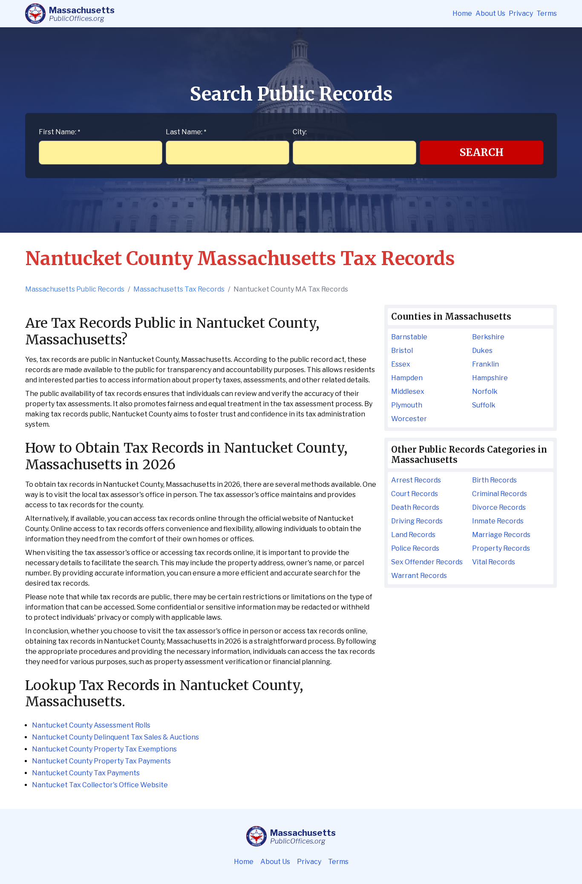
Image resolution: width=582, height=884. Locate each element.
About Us (490, 13)
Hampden (407, 378)
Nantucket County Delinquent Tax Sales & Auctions (115, 737)
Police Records (415, 548)
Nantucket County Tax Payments (86, 773)
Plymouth (406, 405)
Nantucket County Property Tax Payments (101, 761)
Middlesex (407, 391)
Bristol (402, 351)
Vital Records (493, 562)
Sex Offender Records (427, 562)
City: (300, 132)
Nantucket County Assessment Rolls (91, 725)
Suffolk (484, 405)
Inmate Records (498, 521)
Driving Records (417, 521)
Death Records (415, 507)
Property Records (501, 548)
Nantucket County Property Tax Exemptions (104, 749)
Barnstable (409, 337)
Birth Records (494, 480)
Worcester (409, 419)
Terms (546, 13)
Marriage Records (501, 535)
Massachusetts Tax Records (179, 289)
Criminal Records (499, 494)
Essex (400, 364)
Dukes (482, 351)
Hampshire (490, 378)
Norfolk (485, 391)
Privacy (521, 13)
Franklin (485, 364)
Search (482, 152)
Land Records (413, 535)
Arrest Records (416, 480)
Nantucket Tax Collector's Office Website (100, 785)
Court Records (414, 494)
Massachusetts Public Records (74, 289)
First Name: (59, 132)
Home (462, 13)
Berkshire (488, 337)
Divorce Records (499, 507)
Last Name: (186, 132)
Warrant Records (419, 576)
